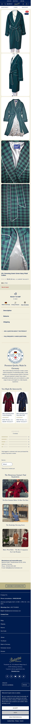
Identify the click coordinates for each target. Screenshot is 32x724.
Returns (3, 627)
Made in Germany (6, 304)
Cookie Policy (10, 720)
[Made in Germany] (6, 303)
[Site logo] (17, 4)
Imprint (21, 720)
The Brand (3, 641)
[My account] (23, 4)
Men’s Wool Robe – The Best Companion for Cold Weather (15, 551)
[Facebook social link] (7, 676)
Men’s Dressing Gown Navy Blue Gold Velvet (22, 415)
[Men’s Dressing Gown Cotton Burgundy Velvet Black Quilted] (8, 402)
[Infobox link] (15, 664)
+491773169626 (10, 607)
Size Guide (3, 631)
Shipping (3, 624)
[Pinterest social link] (19, 676)
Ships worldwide (25, 304)
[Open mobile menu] (2, 4)
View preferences (15, 717)
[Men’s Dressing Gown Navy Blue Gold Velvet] (22, 402)
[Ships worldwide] (25, 302)
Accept (15, 708)
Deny (15, 712)
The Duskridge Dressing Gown (15, 525)
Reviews (3, 651)
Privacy (17, 720)
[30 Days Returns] (15, 303)
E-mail (16, 7)
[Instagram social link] (11, 676)
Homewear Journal (6, 648)
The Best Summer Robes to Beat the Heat (15, 500)
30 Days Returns (15, 304)
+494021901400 (16, 598)
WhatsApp (25, 7)
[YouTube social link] (15, 676)
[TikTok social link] (23, 676)
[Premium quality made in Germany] (15, 355)
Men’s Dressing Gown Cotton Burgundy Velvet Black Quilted (8, 415)
